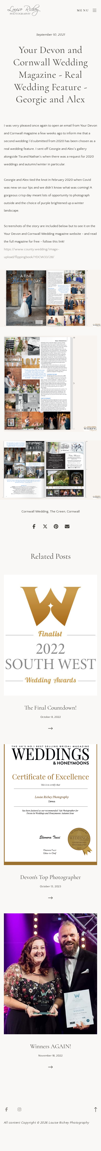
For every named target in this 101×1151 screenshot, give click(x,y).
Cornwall (73, 511)
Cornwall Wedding (34, 511)
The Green (57, 511)
